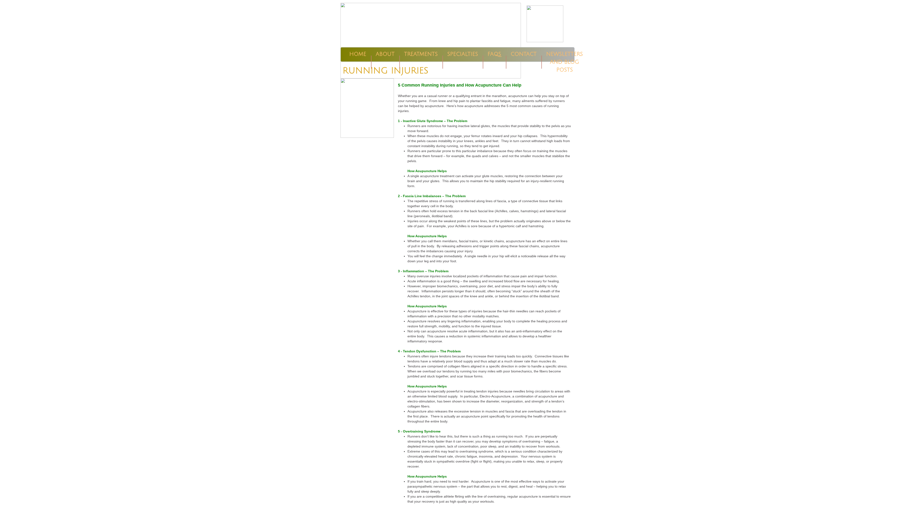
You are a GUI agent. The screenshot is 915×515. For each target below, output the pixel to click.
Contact (524, 54)
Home (357, 54)
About (385, 54)
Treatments (421, 54)
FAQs (494, 54)
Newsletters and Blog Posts (564, 62)
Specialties (462, 54)
